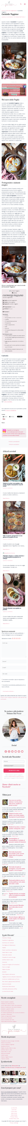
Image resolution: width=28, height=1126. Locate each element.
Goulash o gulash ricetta (7, 1009)
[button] (21, 4)
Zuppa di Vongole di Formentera (10, 964)
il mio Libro (14, 1111)
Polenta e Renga (6, 938)
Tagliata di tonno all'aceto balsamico (12, 976)
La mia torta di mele (7, 991)
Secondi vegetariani (11, 10)
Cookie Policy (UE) (14, 1118)
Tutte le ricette (5, 1058)
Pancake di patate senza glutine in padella (12, 608)
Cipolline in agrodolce (8, 940)
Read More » (6, 498)
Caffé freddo (4, 1055)
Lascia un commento (7, 17)
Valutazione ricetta (6, 638)
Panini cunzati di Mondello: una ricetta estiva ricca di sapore (16, 907)
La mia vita (14, 1108)
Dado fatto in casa (7, 952)
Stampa (15, 292)
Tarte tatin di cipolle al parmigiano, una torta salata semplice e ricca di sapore (17, 868)
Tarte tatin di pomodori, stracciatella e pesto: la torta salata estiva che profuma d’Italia (16, 854)
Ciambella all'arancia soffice (9, 989)
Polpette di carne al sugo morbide (10, 1041)
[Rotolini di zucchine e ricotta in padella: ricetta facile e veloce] (5, 829)
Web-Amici (14, 1113)
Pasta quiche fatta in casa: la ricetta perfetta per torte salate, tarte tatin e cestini (17, 882)
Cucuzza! (4, 962)
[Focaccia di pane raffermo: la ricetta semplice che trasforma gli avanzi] (5, 919)
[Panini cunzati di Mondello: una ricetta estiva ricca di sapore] (5, 907)
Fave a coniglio (6, 967)
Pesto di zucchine (5, 1042)
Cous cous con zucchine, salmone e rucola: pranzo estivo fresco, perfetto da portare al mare (16, 802)
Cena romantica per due (7, 1019)
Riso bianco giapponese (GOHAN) (11, 981)
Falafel (4, 947)
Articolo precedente (14, 441)
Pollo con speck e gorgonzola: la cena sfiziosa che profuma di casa (12, 536)
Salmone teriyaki (6, 984)
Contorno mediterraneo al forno (10, 979)
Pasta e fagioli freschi (7, 1057)
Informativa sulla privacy (16, 776)
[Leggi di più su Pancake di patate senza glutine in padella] (14, 590)
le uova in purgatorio (10, 410)
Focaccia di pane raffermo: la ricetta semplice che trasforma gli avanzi (17, 918)
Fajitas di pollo (6, 969)
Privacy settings (14, 1123)
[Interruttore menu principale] (25, 4)
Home (3, 10)
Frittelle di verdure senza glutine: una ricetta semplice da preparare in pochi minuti (13, 484)
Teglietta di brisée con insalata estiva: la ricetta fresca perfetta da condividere (17, 895)
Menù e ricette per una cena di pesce (11, 1007)
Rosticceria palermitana (7, 1011)
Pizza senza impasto (6, 1018)
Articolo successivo (14, 444)
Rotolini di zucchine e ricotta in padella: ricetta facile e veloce (17, 827)
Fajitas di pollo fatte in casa (8, 1048)
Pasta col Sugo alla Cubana (8, 1016)
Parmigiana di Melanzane (8, 945)
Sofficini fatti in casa (7, 959)
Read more (17, 811)
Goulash (4, 972)
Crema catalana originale (7, 1044)
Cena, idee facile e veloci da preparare (11, 1005)
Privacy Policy (14, 1116)
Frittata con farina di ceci (7, 1003)
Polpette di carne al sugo (8, 957)
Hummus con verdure (8, 942)
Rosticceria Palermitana (8, 986)
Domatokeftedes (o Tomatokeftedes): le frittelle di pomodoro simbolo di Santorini (17, 840)
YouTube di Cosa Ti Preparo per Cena (15, 1067)
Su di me (14, 1109)
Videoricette (14, 1115)
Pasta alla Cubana (7, 955)
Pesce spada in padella (7, 1002)
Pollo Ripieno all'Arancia (8, 974)
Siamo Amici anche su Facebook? (11, 785)
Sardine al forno (5, 1046)
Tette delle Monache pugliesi (8, 1021)
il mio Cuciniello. (8, 401)
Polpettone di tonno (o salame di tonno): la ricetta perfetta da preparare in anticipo (13, 557)
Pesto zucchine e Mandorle (9, 950)
